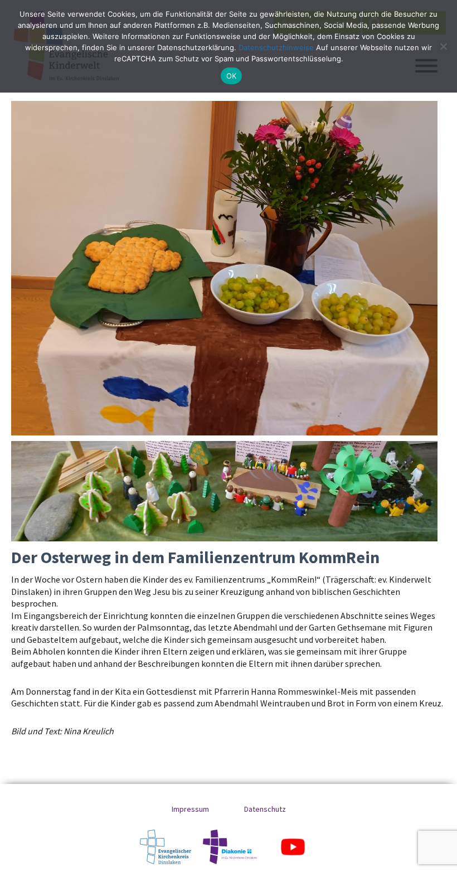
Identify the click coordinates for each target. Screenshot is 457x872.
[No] (443, 46)
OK (231, 75)
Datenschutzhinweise (276, 47)
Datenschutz (265, 809)
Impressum (190, 809)
